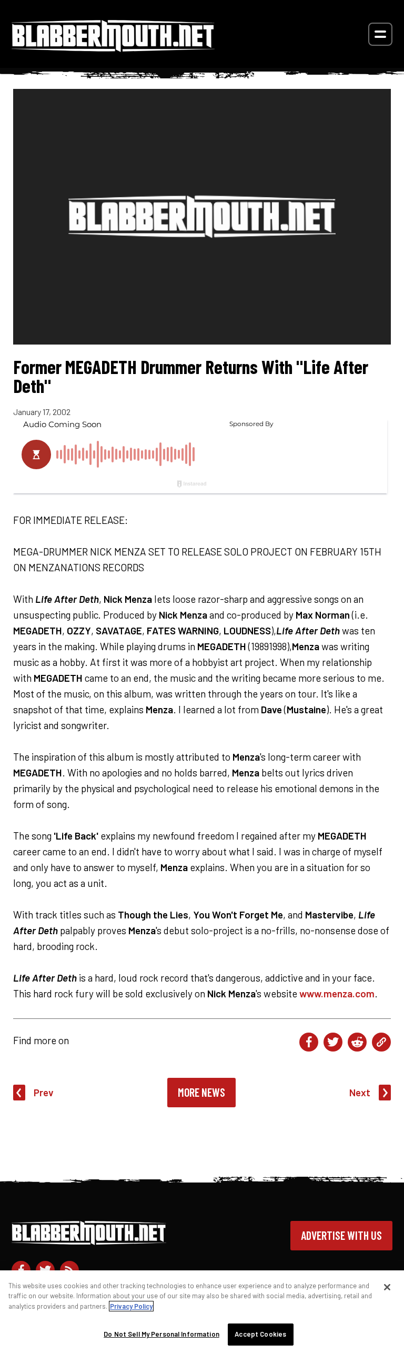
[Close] (387, 1287)
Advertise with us (341, 1235)
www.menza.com (337, 993)
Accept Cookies (260, 1334)
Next (359, 1092)
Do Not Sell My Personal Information (161, 1334)
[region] (202, 1312)
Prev (44, 1092)
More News (201, 1092)
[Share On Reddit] (357, 1042)
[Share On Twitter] (333, 1042)
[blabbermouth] (113, 48)
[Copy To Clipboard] (381, 1042)
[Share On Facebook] (308, 1042)
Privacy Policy (131, 1306)
